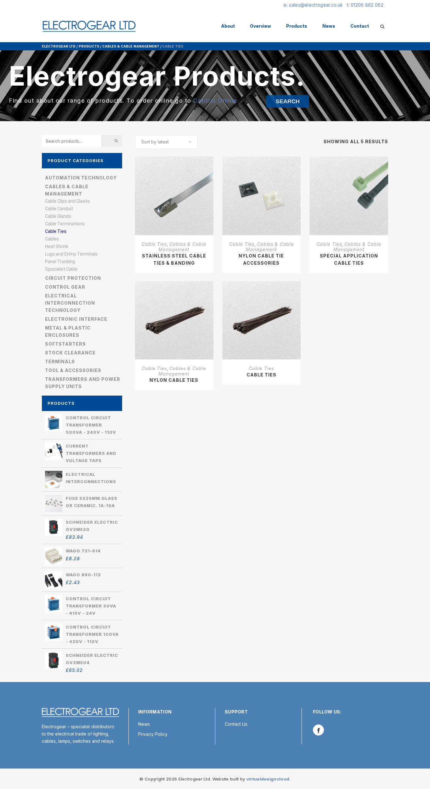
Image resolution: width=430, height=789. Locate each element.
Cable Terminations (65, 223)
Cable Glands (58, 216)
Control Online (215, 100)
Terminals (60, 361)
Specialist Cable (61, 269)
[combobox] (166, 142)
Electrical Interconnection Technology (70, 303)
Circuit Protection (73, 278)
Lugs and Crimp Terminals (71, 253)
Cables (52, 238)
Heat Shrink (56, 246)
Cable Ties (55, 231)
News (144, 724)
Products (89, 45)
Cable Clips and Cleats (67, 201)
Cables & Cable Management (130, 45)
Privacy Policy (152, 734)
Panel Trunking (60, 261)
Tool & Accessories (73, 370)
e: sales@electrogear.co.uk (313, 5)
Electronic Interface (76, 319)
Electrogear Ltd (59, 45)
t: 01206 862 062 (365, 5)
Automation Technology (81, 177)
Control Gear (65, 287)
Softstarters (65, 344)
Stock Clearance (70, 352)
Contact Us (236, 724)
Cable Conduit (59, 208)
